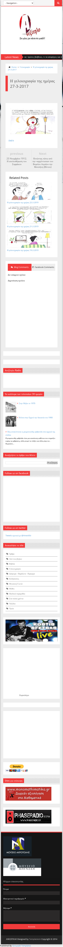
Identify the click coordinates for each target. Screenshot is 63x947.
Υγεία (11, 608)
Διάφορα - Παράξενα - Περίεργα (22, 573)
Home (14, 67)
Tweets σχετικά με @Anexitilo (18, 535)
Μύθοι (12, 588)
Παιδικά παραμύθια (17, 593)
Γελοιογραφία (25, 67)
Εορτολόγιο (24, 695)
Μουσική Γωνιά (15, 583)
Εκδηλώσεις (14, 578)
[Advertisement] (31, 734)
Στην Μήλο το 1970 (27, 403)
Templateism (35, 939)
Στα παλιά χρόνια (16, 598)
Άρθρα (11, 553)
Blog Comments (21, 267)
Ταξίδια (12, 603)
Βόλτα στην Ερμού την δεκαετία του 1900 (36, 417)
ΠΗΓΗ (11, 141)
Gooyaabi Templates (21, 945)
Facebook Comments (44, 267)
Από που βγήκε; (15, 558)
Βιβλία (12, 563)
